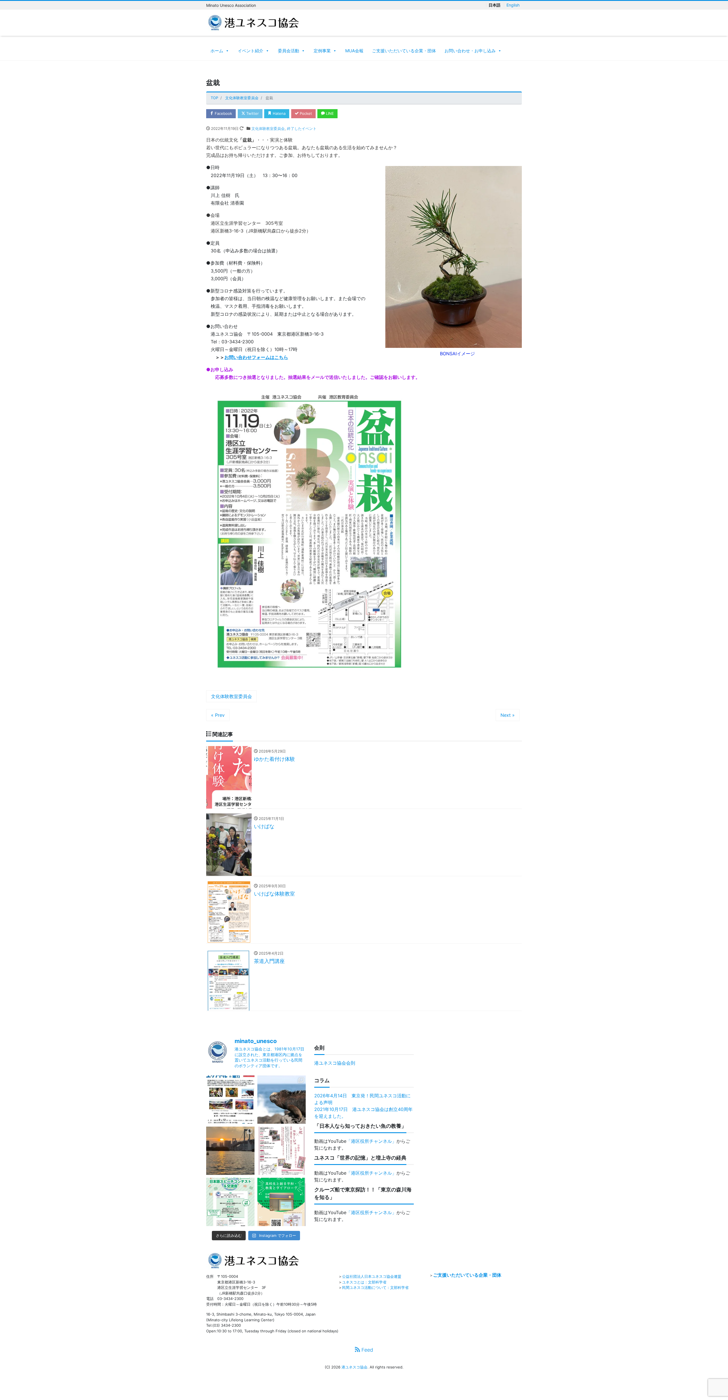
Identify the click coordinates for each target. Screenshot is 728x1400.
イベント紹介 (250, 50)
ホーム (216, 50)
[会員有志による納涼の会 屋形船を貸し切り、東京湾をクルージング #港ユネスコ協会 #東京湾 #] (230, 1151)
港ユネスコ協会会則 (334, 1063)
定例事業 (322, 50)
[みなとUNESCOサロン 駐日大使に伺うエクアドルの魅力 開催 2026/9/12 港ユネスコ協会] (281, 1099)
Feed (366, 1350)
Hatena (279, 113)
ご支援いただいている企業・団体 (404, 50)
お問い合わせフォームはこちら (256, 357)
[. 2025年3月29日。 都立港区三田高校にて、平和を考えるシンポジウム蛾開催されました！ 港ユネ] (281, 1202)
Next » (507, 715)
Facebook (223, 113)
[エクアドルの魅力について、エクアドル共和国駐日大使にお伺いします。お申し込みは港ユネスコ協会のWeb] (230, 1099)
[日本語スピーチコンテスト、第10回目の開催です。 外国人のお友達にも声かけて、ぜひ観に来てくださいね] (230, 1202)
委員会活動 (288, 50)
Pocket (305, 113)
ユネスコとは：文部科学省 (364, 1282)
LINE (329, 113)
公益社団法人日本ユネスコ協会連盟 (371, 1276)
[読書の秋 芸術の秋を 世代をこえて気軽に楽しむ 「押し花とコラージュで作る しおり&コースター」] (281, 1151)
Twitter (252, 113)
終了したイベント (302, 128)
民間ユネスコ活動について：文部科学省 (375, 1287)
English (513, 5)
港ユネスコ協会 (354, 1367)
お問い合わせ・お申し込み (470, 50)
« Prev (218, 715)
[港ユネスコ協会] (253, 22)
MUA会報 (354, 50)
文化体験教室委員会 (268, 128)
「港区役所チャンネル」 (371, 1141)
